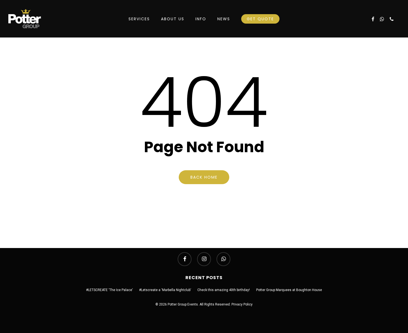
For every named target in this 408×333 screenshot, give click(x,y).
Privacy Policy (242, 304)
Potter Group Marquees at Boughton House (289, 290)
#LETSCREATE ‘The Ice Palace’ (109, 290)
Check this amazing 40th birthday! (223, 290)
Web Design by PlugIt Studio (204, 310)
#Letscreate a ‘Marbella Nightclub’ (165, 290)
